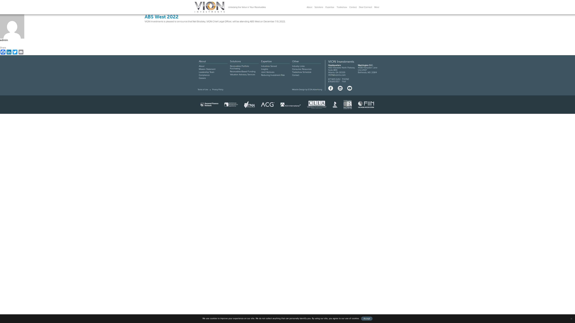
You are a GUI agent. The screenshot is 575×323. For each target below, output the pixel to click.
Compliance (204, 75)
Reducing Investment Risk (273, 75)
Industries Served (269, 66)
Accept (367, 318)
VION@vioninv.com (337, 74)
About (309, 7)
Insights (264, 69)
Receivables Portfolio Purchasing (239, 67)
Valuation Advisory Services (242, 74)
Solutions (319, 7)
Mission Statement (207, 69)
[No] (571, 318)
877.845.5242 (334, 79)
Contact (353, 7)
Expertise (330, 7)
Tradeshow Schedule (301, 72)
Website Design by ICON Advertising (307, 89)
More (376, 7)
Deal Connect (365, 7)
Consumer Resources (301, 69)
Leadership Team (206, 72)
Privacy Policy (217, 90)
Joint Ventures (267, 72)
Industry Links (298, 66)
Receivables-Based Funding (242, 71)
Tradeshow (342, 7)
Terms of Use (203, 90)
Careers (202, 78)
